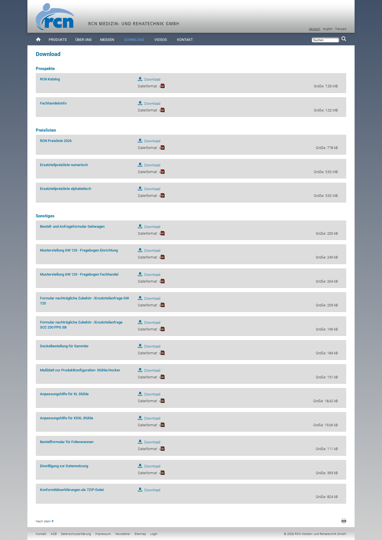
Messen (107, 40)
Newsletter (122, 534)
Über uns (83, 40)
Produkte (58, 40)
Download (134, 40)
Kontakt (185, 40)
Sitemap (140, 534)
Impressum (103, 534)
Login (153, 534)
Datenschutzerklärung (76, 534)
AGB (54, 534)
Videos (160, 40)
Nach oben (43, 521)
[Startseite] (38, 39)
